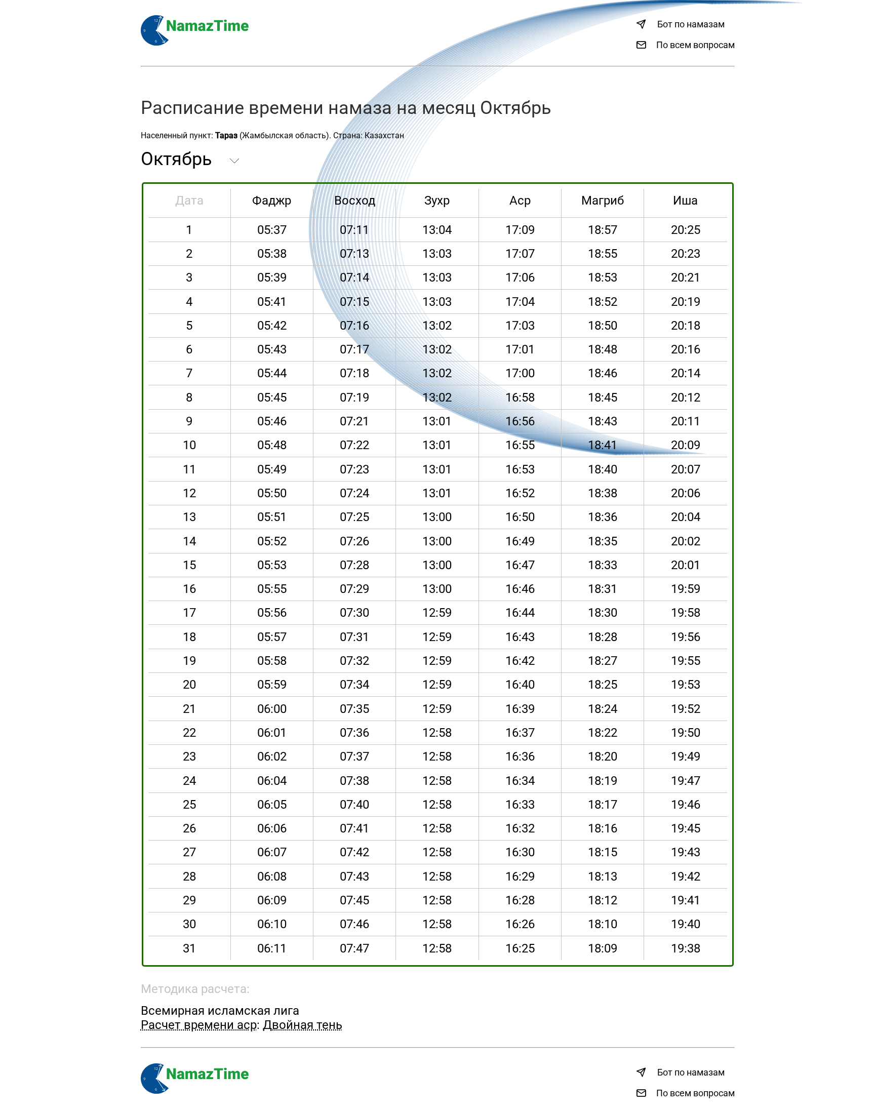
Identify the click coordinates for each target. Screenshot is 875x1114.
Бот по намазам (691, 24)
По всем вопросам (695, 44)
